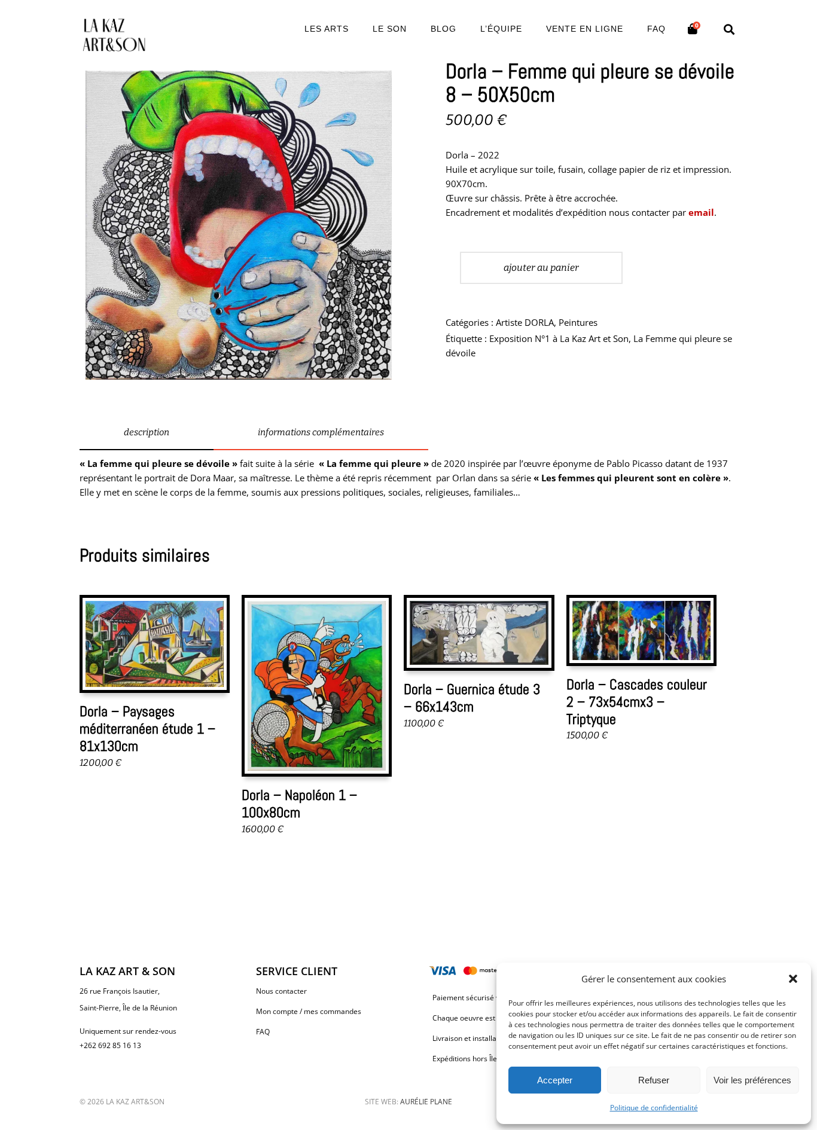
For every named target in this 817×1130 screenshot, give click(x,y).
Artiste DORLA (525, 322)
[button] (793, 979)
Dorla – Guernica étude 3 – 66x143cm (472, 698)
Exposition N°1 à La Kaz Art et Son (559, 338)
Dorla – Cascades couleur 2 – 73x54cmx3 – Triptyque (636, 701)
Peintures (578, 322)
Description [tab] (146, 432)
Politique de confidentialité (654, 1107)
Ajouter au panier (541, 267)
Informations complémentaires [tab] (321, 432)
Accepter (554, 1080)
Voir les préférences (752, 1080)
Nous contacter (281, 991)
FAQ (263, 1032)
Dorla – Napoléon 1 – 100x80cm (299, 803)
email (701, 212)
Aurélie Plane (426, 1102)
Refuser (653, 1080)
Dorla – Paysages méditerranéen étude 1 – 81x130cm (147, 728)
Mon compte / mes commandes (308, 1011)
